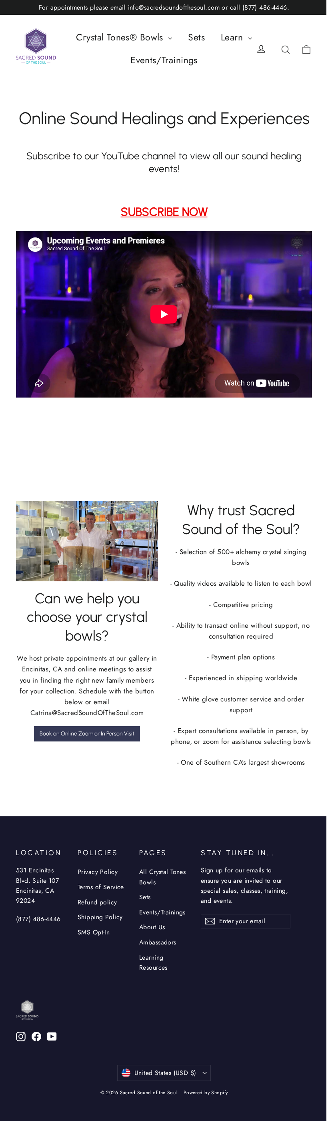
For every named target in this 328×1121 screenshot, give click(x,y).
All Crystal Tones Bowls (162, 876)
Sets (196, 37)
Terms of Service (101, 887)
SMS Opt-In (94, 932)
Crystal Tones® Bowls (121, 37)
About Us (152, 927)
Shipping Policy (100, 917)
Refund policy (97, 902)
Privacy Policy (98, 871)
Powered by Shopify (206, 1092)
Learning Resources (153, 962)
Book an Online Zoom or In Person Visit (87, 733)
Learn (233, 37)
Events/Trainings (164, 60)
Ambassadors (157, 942)
